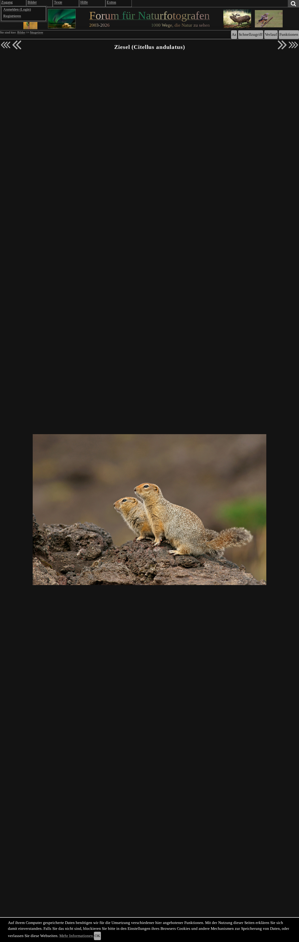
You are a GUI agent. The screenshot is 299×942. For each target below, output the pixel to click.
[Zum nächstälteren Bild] (293, 45)
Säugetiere (36, 32)
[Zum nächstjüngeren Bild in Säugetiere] (16, 45)
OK (97, 936)
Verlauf (271, 34)
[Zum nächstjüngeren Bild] (5, 45)
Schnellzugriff (251, 34)
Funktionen (288, 34)
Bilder (21, 32)
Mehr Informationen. (76, 936)
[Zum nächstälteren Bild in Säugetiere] (282, 45)
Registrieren (12, 16)
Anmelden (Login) (17, 9)
